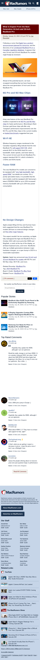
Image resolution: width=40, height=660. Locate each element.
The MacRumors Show (16, 610)
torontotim (12, 456)
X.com (7, 527)
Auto (35, 655)
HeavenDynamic (13, 398)
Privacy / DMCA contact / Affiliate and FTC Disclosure (15, 648)
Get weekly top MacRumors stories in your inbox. (20, 284)
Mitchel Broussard (6, 538)
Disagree (23, 364)
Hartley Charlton (6, 546)
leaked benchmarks (12, 133)
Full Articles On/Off (17, 655)
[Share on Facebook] (35, 278)
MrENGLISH (12, 425)
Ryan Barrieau (24, 553)
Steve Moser (4, 561)
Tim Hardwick (24, 538)
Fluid (25, 655)
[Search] (34, 3)
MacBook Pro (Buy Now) (22, 271)
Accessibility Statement (7, 652)
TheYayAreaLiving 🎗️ (15, 439)
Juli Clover (4, 531)
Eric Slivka (23, 523)
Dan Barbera (4, 553)
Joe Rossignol (24, 531)
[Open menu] (2, 3)
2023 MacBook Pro (13, 269)
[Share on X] (30, 278)
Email (2, 527)
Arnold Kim (4, 523)
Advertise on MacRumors (13, 514)
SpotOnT (11, 410)
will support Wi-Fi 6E (20, 148)
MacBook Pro (21, 266)
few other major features (14, 232)
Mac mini (6, 9)
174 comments (8, 278)
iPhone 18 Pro (30, 9)
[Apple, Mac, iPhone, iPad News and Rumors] (16, 6)
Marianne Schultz (25, 546)
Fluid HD (30, 655)
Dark (6, 657)
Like (19, 364)
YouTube (8, 572)
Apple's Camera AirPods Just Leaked (20, 584)
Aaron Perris (23, 561)
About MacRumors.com (12, 508)
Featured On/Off (6, 655)
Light (2, 657)
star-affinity (12, 341)
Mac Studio (17, 9)
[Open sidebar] (37, 3)
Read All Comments (20, 471)
